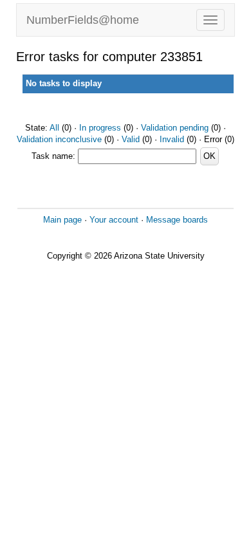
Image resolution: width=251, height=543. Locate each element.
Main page (62, 220)
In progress (100, 128)
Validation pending (175, 128)
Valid (131, 139)
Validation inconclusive (59, 139)
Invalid (172, 139)
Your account (113, 220)
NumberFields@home (82, 20)
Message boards (177, 220)
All (54, 128)
